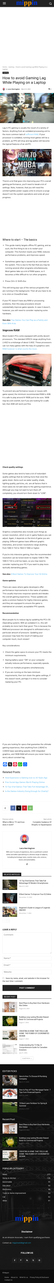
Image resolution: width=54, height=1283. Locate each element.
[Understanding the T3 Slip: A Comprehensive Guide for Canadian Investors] (10, 1049)
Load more (26, 1058)
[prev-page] (4, 921)
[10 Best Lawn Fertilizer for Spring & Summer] (10, 1107)
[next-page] (8, 921)
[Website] (39, 1260)
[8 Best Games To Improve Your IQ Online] (10, 898)
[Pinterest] (24, 807)
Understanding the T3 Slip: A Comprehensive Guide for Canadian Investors (33, 1047)
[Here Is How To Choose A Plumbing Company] (10, 1080)
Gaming (11, 67)
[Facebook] (12, 807)
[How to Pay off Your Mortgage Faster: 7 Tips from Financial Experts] (10, 1094)
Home (5, 67)
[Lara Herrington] (4, 89)
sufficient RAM (31, 134)
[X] (18, 807)
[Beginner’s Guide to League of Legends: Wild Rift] (10, 912)
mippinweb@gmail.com (21, 1243)
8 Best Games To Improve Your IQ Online (29, 574)
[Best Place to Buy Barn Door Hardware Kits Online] (10, 1007)
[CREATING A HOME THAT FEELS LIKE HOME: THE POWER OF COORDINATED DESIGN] (10, 1035)
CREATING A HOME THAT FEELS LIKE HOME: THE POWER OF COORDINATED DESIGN (34, 1033)
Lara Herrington (14, 89)
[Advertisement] (27, 35)
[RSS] (26, 1260)
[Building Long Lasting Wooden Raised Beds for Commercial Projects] (10, 1021)
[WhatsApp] (30, 807)
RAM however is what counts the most (20, 349)
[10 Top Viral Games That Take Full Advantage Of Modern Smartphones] (10, 885)
